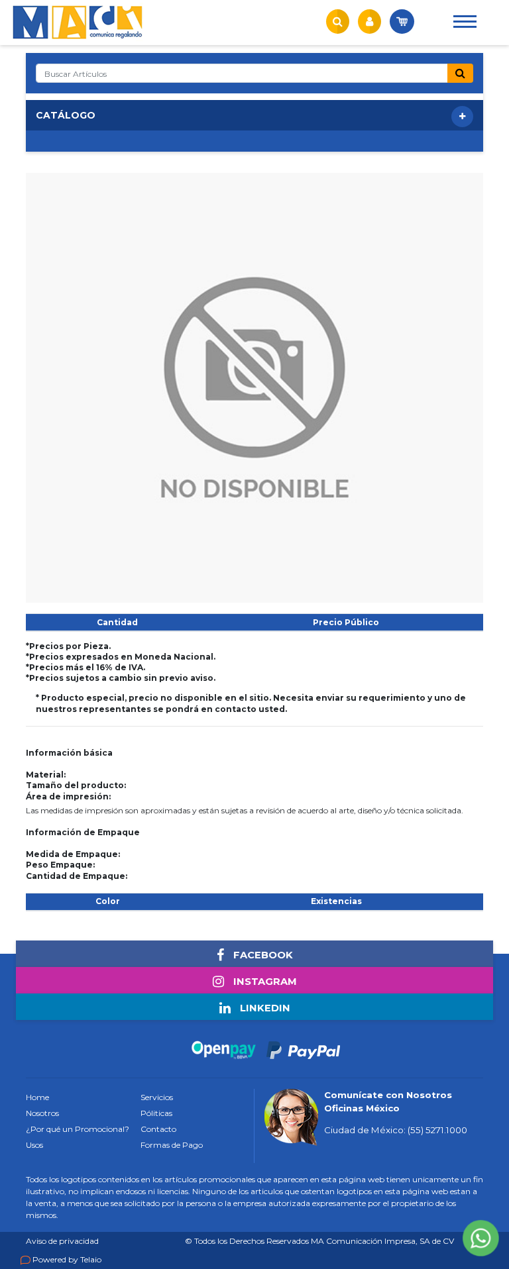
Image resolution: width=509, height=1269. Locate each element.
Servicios (157, 1097)
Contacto (158, 1129)
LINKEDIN (263, 1008)
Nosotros (42, 1113)
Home (37, 1097)
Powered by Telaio (66, 1259)
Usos (34, 1145)
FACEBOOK (262, 955)
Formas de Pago (172, 1145)
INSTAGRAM (264, 982)
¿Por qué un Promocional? (77, 1129)
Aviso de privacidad (62, 1241)
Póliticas (156, 1113)
